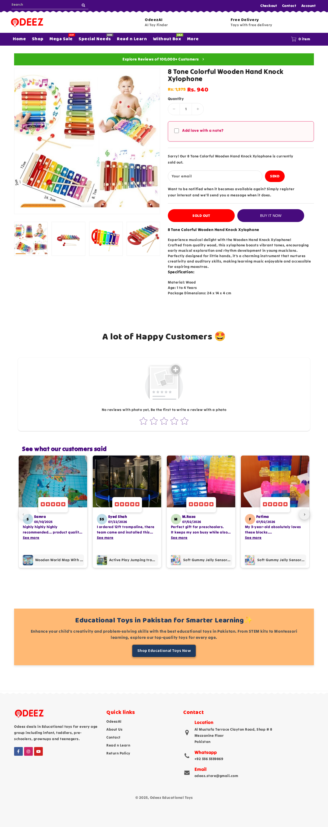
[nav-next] (304, 514)
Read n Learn (118, 745)
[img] (53, 504)
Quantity (176, 98)
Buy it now (270, 216)
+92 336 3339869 (208, 759)
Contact (289, 5)
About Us (114, 729)
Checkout (268, 5)
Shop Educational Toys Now (164, 650)
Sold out (201, 215)
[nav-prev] (23, 514)
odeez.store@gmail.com (216, 775)
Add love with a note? (203, 130)
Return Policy (118, 753)
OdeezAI (113, 721)
